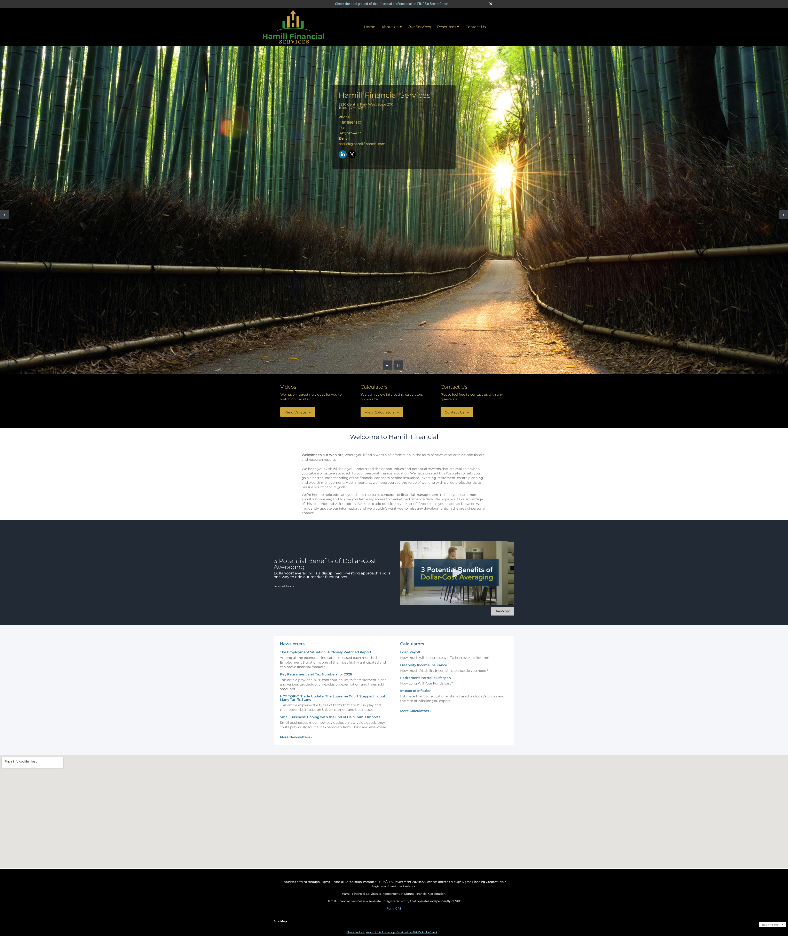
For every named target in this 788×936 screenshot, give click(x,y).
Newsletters (292, 643)
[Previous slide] (4, 214)
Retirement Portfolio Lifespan (425, 678)
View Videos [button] (296, 412)
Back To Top (771, 924)
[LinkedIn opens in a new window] (343, 154)
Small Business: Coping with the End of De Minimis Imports (330, 717)
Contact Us (475, 27)
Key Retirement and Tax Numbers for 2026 (316, 674)
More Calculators (416, 711)
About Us (390, 27)
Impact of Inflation (416, 691)
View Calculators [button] (380, 412)
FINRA (381, 882)
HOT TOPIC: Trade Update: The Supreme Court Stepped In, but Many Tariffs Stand (332, 698)
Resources (446, 27)
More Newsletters (296, 737)
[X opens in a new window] (352, 154)
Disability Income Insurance (423, 665)
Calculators (412, 643)
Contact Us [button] (455, 412)
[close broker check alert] (490, 3)
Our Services (419, 27)
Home (369, 27)
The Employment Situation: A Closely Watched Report (325, 652)
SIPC (390, 882)
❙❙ (398, 365)
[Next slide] (783, 214)
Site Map (280, 921)
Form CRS (394, 908)
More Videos (284, 586)
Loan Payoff (410, 652)
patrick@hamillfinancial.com (362, 144)
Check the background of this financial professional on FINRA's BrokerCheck (392, 4)
